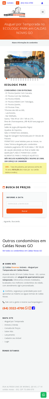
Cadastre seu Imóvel (13, 338)
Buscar (24, 211)
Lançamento (10, 335)
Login (7, 341)
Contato (10, 3)
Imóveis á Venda (11, 325)
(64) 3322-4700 (27, 3)
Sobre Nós (9, 331)
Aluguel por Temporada (14, 321)
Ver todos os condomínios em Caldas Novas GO (22, 250)
